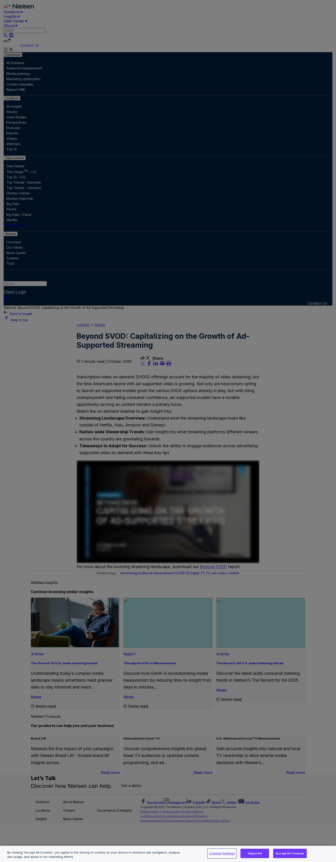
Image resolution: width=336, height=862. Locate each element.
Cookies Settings (222, 853)
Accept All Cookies (290, 853)
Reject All (255, 853)
